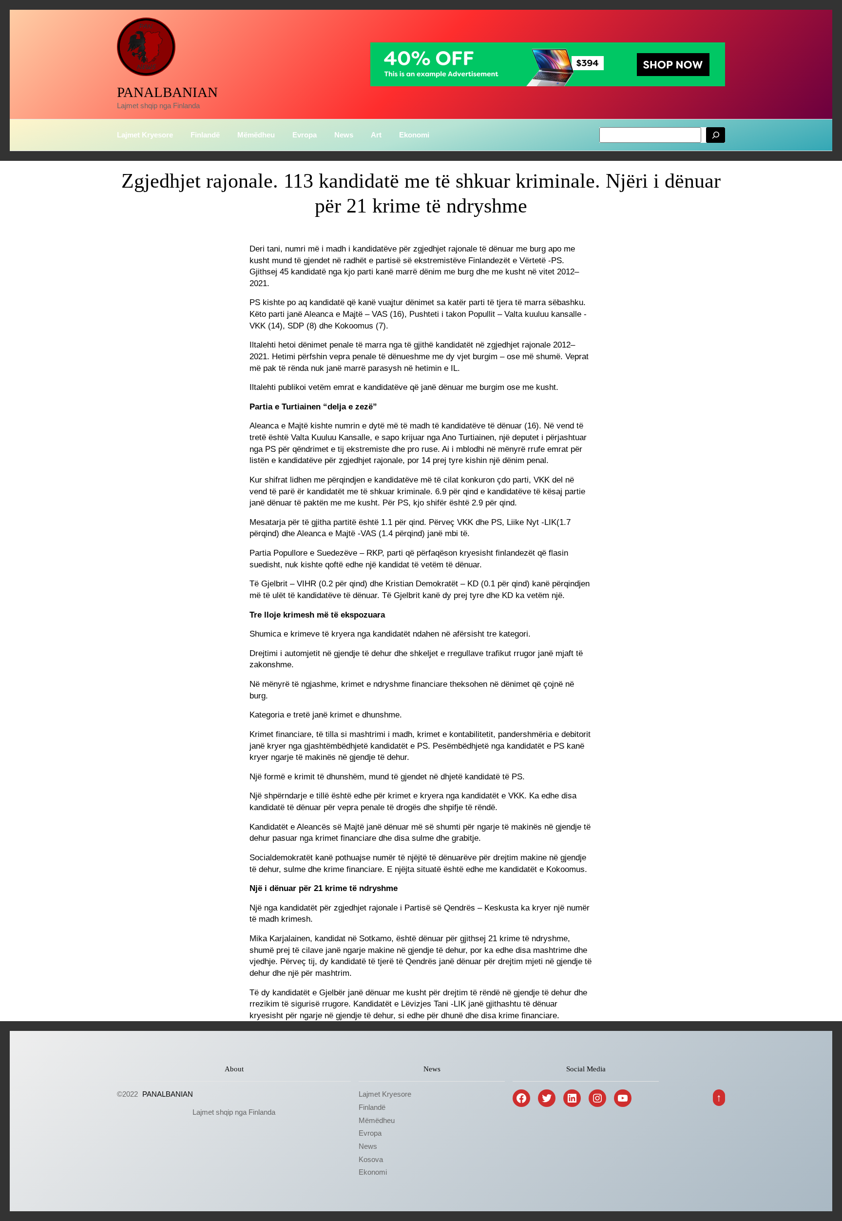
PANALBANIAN (167, 92)
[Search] (715, 135)
